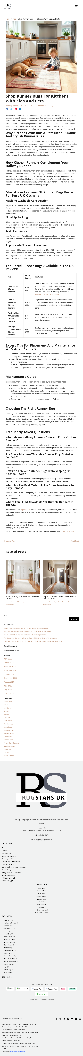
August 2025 (9, 682)
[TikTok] (64, 1019)
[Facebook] (7, 109)
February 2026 (10, 667)
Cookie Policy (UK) (8, 881)
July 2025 (8, 686)
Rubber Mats (8, 749)
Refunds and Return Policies (11, 862)
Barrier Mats (8, 702)
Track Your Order (7, 848)
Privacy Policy (6, 853)
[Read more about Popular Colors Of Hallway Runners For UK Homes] (60, 577)
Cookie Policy (6, 870)
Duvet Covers (41, 907)
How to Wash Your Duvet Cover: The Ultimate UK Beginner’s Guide (26, 628)
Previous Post (8, 541)
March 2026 (9, 663)
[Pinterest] (16, 109)
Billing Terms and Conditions (11, 873)
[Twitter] (11, 109)
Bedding (6, 711)
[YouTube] (72, 1019)
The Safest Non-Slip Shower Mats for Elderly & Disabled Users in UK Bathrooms (30, 638)
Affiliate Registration (8, 875)
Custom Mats (8, 721)
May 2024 (8, 690)
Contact (4, 851)
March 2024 (9, 694)
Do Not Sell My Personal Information (14, 867)
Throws (6, 752)
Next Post (76, 541)
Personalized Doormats (11, 743)
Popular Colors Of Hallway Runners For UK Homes (59, 597)
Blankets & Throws (41, 913)
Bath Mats (7, 705)
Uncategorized (9, 756)
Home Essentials (9, 733)
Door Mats (41, 888)
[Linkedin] (20, 109)
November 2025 (10, 670)
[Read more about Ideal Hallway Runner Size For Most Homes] (23, 577)
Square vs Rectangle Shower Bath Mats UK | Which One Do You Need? (27, 631)
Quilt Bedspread (9, 746)
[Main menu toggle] (76, 6)
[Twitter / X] (80, 1019)
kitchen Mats (8, 736)
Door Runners (8, 724)
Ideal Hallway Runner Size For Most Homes (22, 597)
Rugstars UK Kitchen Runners (47, 294)
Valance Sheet (41, 904)
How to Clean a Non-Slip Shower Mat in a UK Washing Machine (25, 635)
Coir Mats (7, 717)
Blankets (6, 714)
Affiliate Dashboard (8, 878)
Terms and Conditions (9, 856)
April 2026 (8, 659)
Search (7, 616)
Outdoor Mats (8, 740)
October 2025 (9, 674)
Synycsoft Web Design (17, 1051)
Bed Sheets (8, 708)
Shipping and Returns (9, 859)
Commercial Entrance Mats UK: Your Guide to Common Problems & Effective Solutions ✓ (33, 641)
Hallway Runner (12, 105)
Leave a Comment (12, 602)
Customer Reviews (8, 864)
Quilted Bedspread (41, 910)
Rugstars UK (25, 510)
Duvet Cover (8, 727)
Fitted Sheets (41, 899)
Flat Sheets (41, 902)
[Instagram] (60, 1019)
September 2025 (10, 678)
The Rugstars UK (67, 531)
